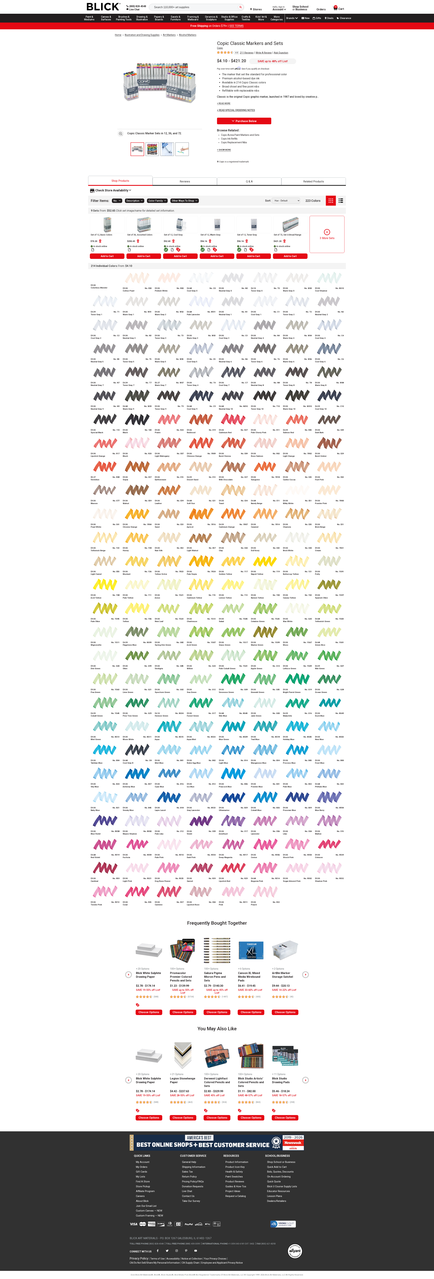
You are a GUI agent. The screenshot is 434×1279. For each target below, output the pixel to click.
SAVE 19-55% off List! (148, 990)
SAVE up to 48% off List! (273, 61)
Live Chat (187, 1191)
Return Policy (189, 1176)
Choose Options (149, 1012)
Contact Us (188, 1196)
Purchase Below (246, 121)
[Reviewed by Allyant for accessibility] (295, 1251)
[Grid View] (331, 201)
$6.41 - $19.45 (246, 985)
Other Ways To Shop (183, 200)
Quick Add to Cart (277, 1166)
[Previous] (128, 974)
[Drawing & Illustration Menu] (142, 22)
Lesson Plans (274, 1196)
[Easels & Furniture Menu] (176, 22)
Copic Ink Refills (229, 138)
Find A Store (143, 1181)
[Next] (305, 974)
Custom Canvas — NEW (149, 1210)
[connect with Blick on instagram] (176, 1252)
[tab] (120, 181)
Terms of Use (157, 1258)
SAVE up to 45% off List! (217, 991)
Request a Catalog (235, 1196)
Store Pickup (143, 1186)
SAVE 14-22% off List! (284, 990)
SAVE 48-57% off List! (250, 1095)
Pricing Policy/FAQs (193, 1181)
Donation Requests (192, 1186)
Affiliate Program (145, 1191)
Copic (220, 48)
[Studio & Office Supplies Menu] (229, 22)
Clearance (345, 18)
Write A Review (264, 52)
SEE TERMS (236, 25)
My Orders (141, 1166)
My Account (142, 1162)
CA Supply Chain (190, 1262)
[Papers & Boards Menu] (160, 22)
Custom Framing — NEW (149, 1215)
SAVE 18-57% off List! (284, 1095)
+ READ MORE (223, 103)
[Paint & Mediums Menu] (90, 22)
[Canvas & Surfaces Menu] (106, 22)
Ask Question (281, 52)
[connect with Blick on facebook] (157, 1252)
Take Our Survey (191, 1201)
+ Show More (224, 150)
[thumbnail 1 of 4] (137, 149)
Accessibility (173, 1258)
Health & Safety (234, 1171)
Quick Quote (274, 1181)
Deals (330, 18)
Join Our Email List (146, 1205)
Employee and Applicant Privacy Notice (222, 1262)
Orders (321, 9)
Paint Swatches (234, 1176)
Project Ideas (232, 1191)
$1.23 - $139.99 (179, 985)
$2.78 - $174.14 (145, 985)
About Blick (142, 1201)
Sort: (268, 200)
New (307, 18)
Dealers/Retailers (276, 1201)
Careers (140, 1196)
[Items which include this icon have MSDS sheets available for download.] (93, 250)
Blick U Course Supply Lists (282, 1186)
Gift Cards (141, 1171)
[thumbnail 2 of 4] (152, 149)
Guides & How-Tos (235, 1186)
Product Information (236, 1162)
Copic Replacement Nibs (234, 142)
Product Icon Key (235, 1166)
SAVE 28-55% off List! (182, 1095)
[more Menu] (277, 22)
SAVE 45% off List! (214, 1095)
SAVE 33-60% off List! (250, 990)
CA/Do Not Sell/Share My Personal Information (155, 1262)
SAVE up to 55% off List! (183, 991)
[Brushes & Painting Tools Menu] (124, 22)
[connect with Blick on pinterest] (186, 1252)
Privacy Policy (139, 1258)
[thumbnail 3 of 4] (167, 149)
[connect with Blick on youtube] (195, 1252)
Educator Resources (278, 1191)
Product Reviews (234, 1181)
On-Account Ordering (279, 1176)
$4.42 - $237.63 (179, 1091)
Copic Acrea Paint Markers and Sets (240, 135)
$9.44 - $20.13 (281, 985)
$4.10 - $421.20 (231, 60)
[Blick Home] (104, 7)
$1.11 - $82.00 (246, 1091)
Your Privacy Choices (215, 1258)
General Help (189, 1162)
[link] (133, 9)
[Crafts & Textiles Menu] (247, 22)
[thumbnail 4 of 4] (182, 149)
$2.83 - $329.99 (213, 1091)
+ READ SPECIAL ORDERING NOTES (236, 110)
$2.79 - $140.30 (213, 985)
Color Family (156, 200)
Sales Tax (187, 1171)
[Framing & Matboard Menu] (193, 22)
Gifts (318, 18)
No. (115, 200)
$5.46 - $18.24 (281, 1091)
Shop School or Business (281, 1162)
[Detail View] (341, 201)
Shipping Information (193, 1166)
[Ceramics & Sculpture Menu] (211, 22)
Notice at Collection (192, 1258)
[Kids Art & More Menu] (263, 22)
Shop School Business (300, 8)
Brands (290, 18)
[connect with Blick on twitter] (167, 1252)
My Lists (140, 1176)
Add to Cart (107, 256)
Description (132, 200)
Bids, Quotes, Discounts (280, 1171)
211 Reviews (246, 52)
